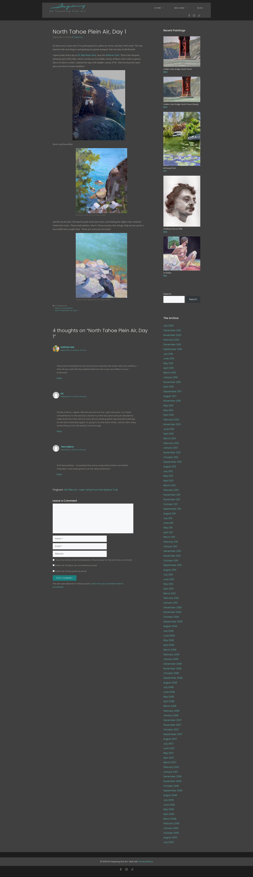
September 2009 (172, 621)
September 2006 (172, 790)
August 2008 (170, 682)
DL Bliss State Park (87, 55)
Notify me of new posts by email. (71, 571)
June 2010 (168, 579)
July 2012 (168, 471)
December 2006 (172, 776)
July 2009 (168, 631)
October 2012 (170, 457)
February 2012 (171, 490)
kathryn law (67, 347)
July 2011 (167, 518)
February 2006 (171, 823)
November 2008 (172, 668)
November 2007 (172, 724)
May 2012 (168, 476)
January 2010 (170, 602)
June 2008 (169, 692)
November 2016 (172, 400)
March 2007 (169, 762)
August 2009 (170, 626)
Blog (200, 8)
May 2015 (168, 405)
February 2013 (171, 443)
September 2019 (172, 349)
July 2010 (168, 574)
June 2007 (169, 748)
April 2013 (168, 433)
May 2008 (168, 696)
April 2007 (168, 757)
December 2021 (172, 330)
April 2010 (168, 588)
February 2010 (171, 598)
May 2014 (168, 410)
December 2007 (172, 720)
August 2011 (169, 513)
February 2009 (171, 654)
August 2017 (169, 396)
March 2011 (169, 537)
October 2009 (171, 616)
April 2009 (168, 645)
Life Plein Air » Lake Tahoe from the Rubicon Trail (91, 489)
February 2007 (171, 767)
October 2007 (171, 729)
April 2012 (168, 480)
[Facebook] (189, 15)
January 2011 (170, 546)
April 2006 (168, 814)
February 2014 (171, 419)
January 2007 (170, 771)
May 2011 (167, 527)
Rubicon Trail (112, 55)
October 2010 (170, 560)
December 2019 (172, 344)
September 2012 (172, 461)
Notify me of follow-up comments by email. (76, 565)
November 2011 (171, 499)
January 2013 (170, 447)
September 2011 (172, 508)
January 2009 (170, 659)
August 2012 (169, 466)
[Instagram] (194, 15)
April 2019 (168, 368)
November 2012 (172, 452)
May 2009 (168, 640)
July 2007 (168, 743)
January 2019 (170, 377)
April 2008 (168, 701)
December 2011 (171, 494)
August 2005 (170, 837)
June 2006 (169, 804)
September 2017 (172, 391)
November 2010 (172, 555)
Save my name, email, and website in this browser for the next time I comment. (94, 560)
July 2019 (168, 354)
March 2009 (169, 649)
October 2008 (171, 673)
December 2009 (172, 607)
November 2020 (172, 335)
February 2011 (170, 541)
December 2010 (172, 551)
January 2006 (170, 828)
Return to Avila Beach (64, 308)
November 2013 (172, 424)
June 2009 (169, 635)
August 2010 (169, 569)
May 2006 (168, 809)
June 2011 (168, 522)
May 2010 (168, 584)
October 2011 (170, 504)
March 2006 (169, 818)
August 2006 (170, 795)
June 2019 (168, 358)
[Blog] (199, 15)
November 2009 (172, 612)
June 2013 (168, 429)
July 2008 (168, 687)
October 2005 (171, 832)
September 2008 (172, 677)
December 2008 (172, 663)
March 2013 (169, 438)
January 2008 (170, 715)
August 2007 (170, 739)
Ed (62, 393)
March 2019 (169, 372)
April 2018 (168, 386)
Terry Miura (67, 446)
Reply (59, 378)
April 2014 (168, 414)
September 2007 (172, 734)
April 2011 (168, 532)
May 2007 (168, 753)
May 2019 (168, 363)
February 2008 (171, 710)
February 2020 (171, 339)
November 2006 (172, 781)
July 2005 (168, 842)
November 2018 (172, 382)
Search (167, 294)
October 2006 (171, 786)
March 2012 (169, 485)
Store (158, 8)
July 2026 (168, 325)
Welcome (179, 8)
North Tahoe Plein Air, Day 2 (66, 310)
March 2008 (169, 706)
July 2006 (168, 800)
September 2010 (172, 565)
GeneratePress (145, 861)
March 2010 (169, 593)
